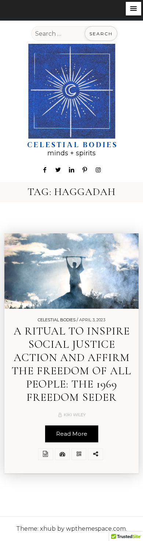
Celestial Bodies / (58, 319)
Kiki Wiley (75, 414)
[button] (133, 8)
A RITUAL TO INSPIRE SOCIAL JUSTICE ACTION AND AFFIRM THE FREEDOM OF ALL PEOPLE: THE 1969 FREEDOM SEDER (71, 364)
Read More (71, 433)
